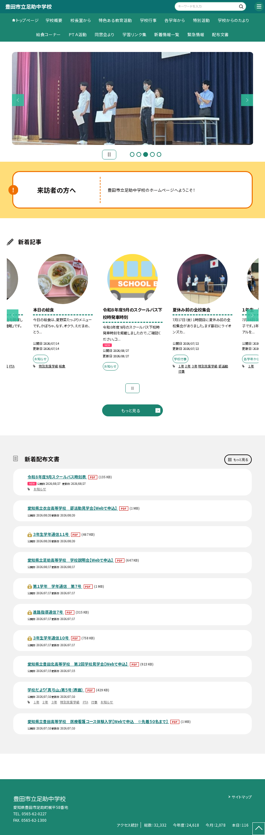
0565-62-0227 (34, 813)
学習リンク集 (134, 34)
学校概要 (54, 20)
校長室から (80, 20)
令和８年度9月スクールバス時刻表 (57, 476)
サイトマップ (242, 796)
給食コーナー (48, 34)
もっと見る (130, 410)
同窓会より (104, 34)
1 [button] (132, 154)
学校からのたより (233, 20)
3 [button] (145, 154)
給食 (62, 366)
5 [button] (159, 154)
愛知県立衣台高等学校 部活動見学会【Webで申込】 (72, 508)
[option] (62, 314)
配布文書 (220, 34)
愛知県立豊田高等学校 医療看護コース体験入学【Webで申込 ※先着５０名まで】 (98, 721)
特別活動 (201, 20)
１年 (181, 366)
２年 (188, 366)
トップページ (27, 20)
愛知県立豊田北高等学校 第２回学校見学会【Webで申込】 (78, 664)
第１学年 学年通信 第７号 (57, 586)
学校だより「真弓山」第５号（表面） (55, 689)
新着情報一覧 (166, 34)
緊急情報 (195, 34)
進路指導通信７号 (48, 612)
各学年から (174, 20)
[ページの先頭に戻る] (259, 829)
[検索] (241, 7)
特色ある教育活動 (115, 20)
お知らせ (40, 489)
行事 (181, 371)
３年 (194, 366)
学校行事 (148, 20)
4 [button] (152, 154)
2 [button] (138, 154)
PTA (12, 366)
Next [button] (247, 100)
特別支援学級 (48, 366)
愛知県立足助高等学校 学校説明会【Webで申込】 (70, 560)
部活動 (223, 366)
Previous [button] (18, 100)
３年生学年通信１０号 (51, 637)
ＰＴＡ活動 (78, 34)
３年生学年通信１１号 (51, 534)
